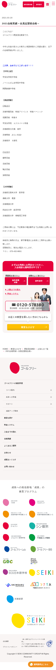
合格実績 (7, 439)
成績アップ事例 (12, 411)
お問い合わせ (9, 467)
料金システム (9, 425)
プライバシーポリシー (10, 647)
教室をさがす (28, 327)
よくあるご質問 (10, 446)
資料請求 (39, 4)
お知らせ (7, 453)
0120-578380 (30, 305)
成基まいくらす (10, 460)
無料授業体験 (28, 4)
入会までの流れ (10, 432)
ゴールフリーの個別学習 (13, 383)
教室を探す (8, 418)
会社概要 (6, 641)
